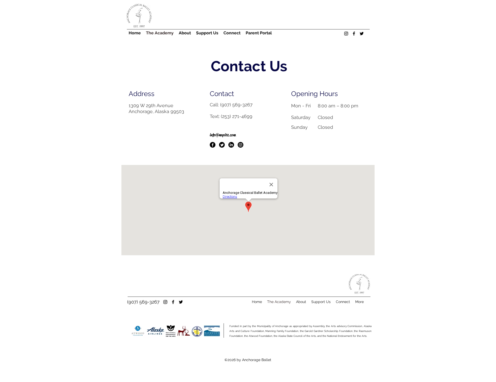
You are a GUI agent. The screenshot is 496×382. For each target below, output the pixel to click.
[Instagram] (240, 145)
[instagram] (346, 33)
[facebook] (354, 33)
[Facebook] (212, 145)
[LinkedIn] (231, 145)
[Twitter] (222, 145)
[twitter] (361, 33)
